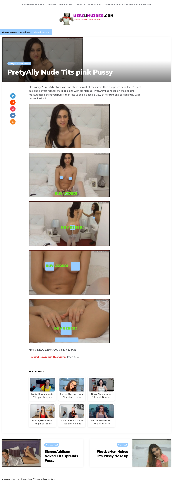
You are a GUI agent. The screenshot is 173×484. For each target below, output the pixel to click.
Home (6, 32)
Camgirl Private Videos (33, 4)
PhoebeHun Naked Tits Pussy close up (112, 453)
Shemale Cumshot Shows (60, 4)
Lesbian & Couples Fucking (88, 4)
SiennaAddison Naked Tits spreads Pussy (61, 456)
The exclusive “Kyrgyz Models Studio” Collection (128, 4)
